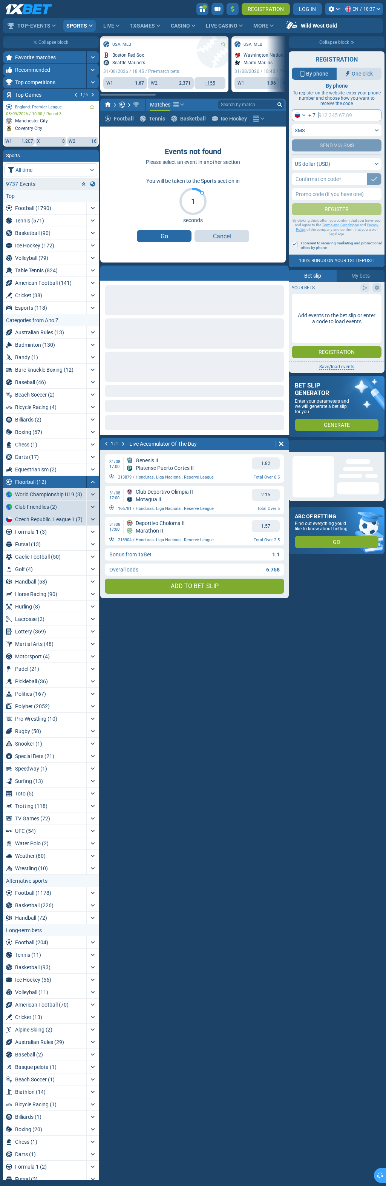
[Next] (93, 95)
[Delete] (281, 271)
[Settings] (334, 9)
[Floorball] (122, 105)
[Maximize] (92, 57)
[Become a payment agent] (217, 9)
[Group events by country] (92, 183)
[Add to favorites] (92, 107)
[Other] (178, 104)
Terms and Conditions (340, 225)
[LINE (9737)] (107, 105)
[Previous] (76, 95)
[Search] (279, 104)
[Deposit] (233, 9)
